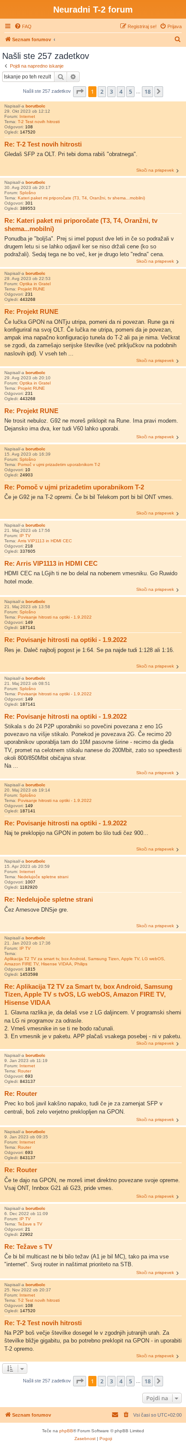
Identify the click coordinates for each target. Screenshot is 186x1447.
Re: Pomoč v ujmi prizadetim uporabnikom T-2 (74, 487)
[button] (79, 91)
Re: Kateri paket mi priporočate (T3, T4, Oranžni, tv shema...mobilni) (80, 224)
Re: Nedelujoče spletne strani (48, 899)
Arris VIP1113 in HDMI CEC (45, 540)
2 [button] (101, 91)
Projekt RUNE (31, 289)
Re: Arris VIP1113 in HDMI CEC (51, 563)
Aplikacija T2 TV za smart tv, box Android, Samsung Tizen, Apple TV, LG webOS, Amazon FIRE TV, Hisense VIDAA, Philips (84, 961)
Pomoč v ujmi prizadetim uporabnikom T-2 (59, 464)
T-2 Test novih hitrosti (39, 121)
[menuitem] (23, 26)
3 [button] (111, 91)
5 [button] (130, 91)
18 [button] (147, 91)
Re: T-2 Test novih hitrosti (43, 144)
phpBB (66, 1430)
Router (24, 1071)
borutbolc (35, 106)
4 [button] (120, 91)
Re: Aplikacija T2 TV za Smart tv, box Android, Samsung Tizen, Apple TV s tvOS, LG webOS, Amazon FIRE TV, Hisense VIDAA (88, 995)
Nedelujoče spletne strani (43, 876)
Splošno (27, 192)
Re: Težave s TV (28, 1246)
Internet (27, 116)
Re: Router (20, 1093)
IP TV (25, 535)
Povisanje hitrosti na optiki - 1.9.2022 (55, 617)
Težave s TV (30, 1224)
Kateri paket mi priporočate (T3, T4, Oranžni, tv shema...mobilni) (81, 198)
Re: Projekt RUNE (31, 311)
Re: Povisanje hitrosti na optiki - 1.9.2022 (65, 639)
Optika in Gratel (35, 283)
